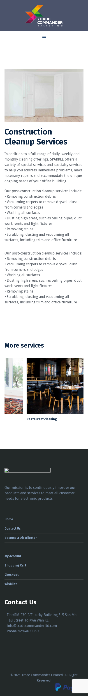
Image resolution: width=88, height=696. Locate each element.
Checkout (12, 575)
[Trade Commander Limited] (44, 16)
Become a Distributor (21, 538)
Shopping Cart (15, 565)
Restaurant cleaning (20, 419)
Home (9, 519)
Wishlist (11, 584)
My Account (13, 556)
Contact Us (13, 528)
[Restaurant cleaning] (44, 386)
